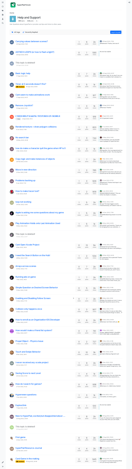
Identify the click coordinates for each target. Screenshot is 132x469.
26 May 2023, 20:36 (22, 140)
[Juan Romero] (12, 160)
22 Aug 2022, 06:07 (22, 429)
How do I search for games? (28, 384)
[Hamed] (101, 212)
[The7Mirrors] (12, 427)
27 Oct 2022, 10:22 (21, 386)
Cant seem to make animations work (32, 95)
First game (20, 437)
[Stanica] (12, 395)
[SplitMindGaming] (12, 213)
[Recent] (3, 6)
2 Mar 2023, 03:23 (21, 151)
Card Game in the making (27, 458)
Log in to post (115, 32)
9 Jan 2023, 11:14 (21, 183)
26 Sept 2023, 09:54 (22, 54)
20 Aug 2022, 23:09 (22, 418)
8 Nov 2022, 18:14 (21, 354)
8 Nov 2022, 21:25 (107, 362)
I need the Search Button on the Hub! (32, 255)
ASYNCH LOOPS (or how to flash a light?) (34, 52)
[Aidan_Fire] (101, 266)
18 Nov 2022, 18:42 (21, 226)
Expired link (20, 405)
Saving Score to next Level (28, 373)
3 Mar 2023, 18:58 (107, 148)
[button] (3, 462)
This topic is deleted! (25, 62)
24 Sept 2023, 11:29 (22, 44)
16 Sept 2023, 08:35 (31, 86)
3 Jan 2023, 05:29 (21, 194)
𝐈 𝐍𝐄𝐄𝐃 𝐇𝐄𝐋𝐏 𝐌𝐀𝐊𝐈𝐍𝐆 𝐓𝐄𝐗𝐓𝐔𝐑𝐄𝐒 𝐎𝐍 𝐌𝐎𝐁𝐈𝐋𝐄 (37, 116)
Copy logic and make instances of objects (35, 159)
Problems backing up (25, 180)
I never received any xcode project (31, 362)
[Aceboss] (12, 42)
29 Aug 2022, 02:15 (107, 416)
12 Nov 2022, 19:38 (21, 344)
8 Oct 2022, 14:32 (107, 394)
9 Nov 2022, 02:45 (107, 352)
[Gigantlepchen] (12, 374)
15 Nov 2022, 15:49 (21, 290)
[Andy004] (12, 170)
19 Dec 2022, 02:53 (107, 223)
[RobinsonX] (101, 73)
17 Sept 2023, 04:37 (22, 97)
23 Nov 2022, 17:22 (107, 266)
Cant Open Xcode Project (27, 244)
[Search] (3, 23)
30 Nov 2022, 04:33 (108, 255)
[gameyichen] (12, 181)
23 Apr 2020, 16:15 (21, 440)
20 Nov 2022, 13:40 (108, 277)
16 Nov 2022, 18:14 (107, 298)
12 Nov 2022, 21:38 (107, 341)
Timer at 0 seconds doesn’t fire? (30, 84)
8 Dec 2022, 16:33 (21, 247)
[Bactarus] (12, 363)
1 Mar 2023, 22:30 (107, 159)
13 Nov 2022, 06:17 (21, 333)
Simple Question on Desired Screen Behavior (36, 287)
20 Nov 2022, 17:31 (21, 269)
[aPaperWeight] (12, 331)
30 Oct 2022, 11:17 (21, 365)
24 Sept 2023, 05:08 (22, 65)
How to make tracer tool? (27, 191)
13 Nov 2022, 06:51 (107, 330)
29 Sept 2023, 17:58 (108, 41)
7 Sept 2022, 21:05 (21, 408)
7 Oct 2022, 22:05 (21, 397)
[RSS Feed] (36, 21)
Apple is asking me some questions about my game (39, 212)
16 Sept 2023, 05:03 (108, 105)
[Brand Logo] (13, 4)
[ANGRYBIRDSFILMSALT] (12, 192)
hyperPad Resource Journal (28, 448)
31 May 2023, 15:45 (107, 137)
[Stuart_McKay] (12, 128)
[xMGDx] (12, 417)
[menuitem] (129, 2)
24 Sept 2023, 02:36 (108, 84)
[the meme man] (12, 117)
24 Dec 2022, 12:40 (22, 204)
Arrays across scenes (25, 266)
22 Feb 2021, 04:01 (21, 450)
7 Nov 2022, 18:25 (21, 279)
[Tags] (3, 10)
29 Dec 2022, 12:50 (107, 202)
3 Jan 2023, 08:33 (107, 191)
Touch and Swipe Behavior (28, 352)
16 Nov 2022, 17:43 (107, 309)
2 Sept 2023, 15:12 (27, 119)
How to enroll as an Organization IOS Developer (37, 319)
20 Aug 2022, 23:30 (108, 448)
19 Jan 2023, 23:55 (107, 169)
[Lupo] (12, 203)
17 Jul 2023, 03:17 (107, 126)
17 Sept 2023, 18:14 (21, 76)
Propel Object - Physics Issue (29, 341)
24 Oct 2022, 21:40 (21, 376)
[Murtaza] (101, 137)
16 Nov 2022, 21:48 (107, 287)
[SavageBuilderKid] (12, 438)
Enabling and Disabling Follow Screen (33, 298)
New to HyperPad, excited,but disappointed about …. (40, 416)
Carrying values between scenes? (31, 41)
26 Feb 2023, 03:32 (21, 161)
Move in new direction (26, 169)
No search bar (22, 137)
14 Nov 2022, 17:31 (21, 301)
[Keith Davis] (12, 224)
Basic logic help (22, 73)
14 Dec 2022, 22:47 (22, 236)
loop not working (23, 202)
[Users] (3, 19)
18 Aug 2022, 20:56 (31, 461)
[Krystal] (12, 449)
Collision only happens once (28, 309)
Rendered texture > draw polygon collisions (36, 127)
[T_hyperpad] (12, 256)
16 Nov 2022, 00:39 (22, 311)
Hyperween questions (25, 394)
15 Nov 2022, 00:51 (21, 322)
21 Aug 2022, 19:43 (107, 437)
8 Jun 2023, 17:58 (21, 129)
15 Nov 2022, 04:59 (108, 319)
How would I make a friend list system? (33, 330)
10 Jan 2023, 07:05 (107, 180)
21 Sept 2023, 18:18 (107, 94)
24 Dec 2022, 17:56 (107, 212)
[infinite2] (12, 138)
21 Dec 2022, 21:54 (21, 215)
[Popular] (3, 15)
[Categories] (3, 2)
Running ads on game (25, 277)
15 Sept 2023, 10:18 (21, 108)
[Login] (129, 2)
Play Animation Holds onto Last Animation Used (37, 223)
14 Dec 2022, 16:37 (107, 244)
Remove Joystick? (24, 105)
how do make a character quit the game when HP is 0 (40, 148)
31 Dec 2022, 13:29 (21, 172)
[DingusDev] (12, 96)
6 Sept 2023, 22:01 (107, 116)
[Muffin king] (12, 406)
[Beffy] (12, 385)
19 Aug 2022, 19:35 (107, 458)
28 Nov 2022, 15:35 (21, 258)
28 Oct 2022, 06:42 (107, 384)
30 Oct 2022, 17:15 (107, 373)
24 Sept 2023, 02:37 (108, 73)
